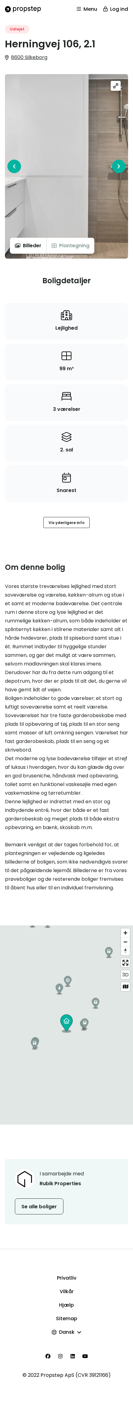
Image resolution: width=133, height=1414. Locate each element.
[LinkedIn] (73, 1356)
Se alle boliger (39, 1206)
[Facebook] (48, 1356)
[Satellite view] (125, 986)
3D (125, 974)
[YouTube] (85, 1356)
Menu (90, 9)
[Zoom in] (125, 932)
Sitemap (66, 1318)
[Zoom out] (125, 941)
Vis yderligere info (66, 522)
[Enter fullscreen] (125, 962)
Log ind (119, 9)
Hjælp (66, 1305)
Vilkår (67, 1291)
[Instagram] (60, 1356)
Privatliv (66, 1277)
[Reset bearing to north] (125, 950)
